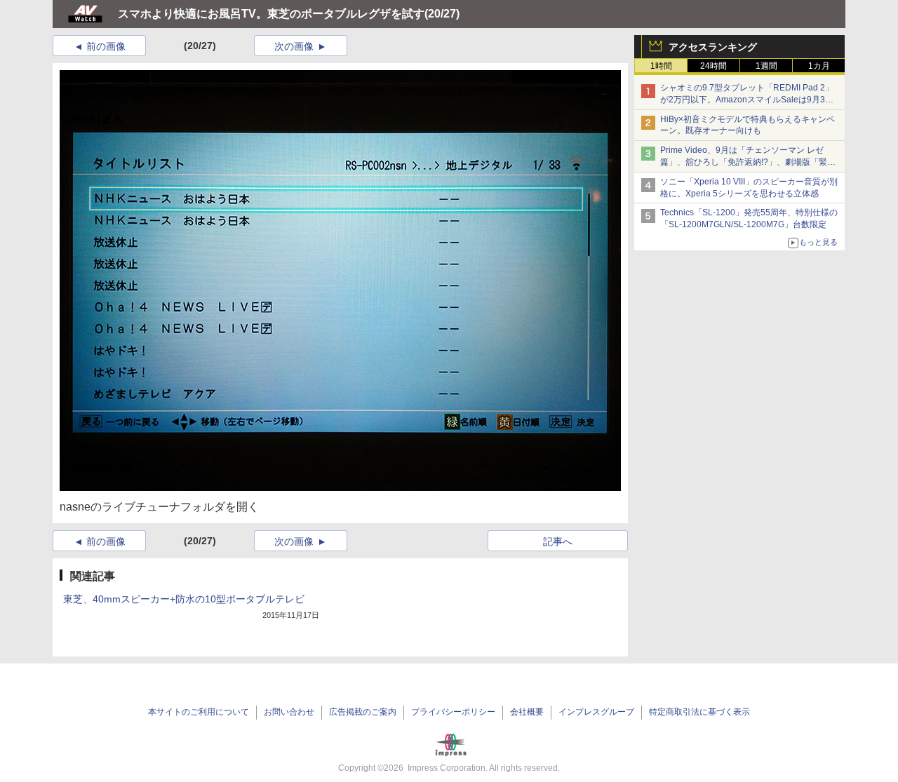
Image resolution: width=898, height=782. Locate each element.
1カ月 (819, 66)
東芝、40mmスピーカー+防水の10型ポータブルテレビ (183, 599)
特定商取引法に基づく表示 (699, 712)
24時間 (713, 66)
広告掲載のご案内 (362, 712)
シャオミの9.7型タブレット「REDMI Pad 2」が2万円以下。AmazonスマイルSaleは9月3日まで (746, 99)
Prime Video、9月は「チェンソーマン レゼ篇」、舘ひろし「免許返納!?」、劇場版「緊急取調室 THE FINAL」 (748, 162)
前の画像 (106, 46)
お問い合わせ (289, 712)
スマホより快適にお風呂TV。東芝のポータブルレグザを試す (271, 14)
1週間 (766, 66)
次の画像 (294, 46)
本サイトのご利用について (198, 712)
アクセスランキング (713, 47)
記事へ (557, 541)
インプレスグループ (596, 712)
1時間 (661, 66)
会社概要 (527, 712)
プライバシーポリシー (453, 712)
